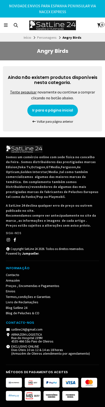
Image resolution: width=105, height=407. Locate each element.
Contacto (12, 275)
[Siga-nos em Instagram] (8, 240)
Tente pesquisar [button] (23, 92)
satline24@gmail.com (26, 329)
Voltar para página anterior (54, 122)
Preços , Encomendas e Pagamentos (32, 285)
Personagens (47, 37)
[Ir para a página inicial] (52, 25)
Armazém (13, 280)
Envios (10, 291)
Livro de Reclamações (22, 302)
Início (27, 37)
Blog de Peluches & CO (22, 313)
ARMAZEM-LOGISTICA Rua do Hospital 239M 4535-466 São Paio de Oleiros (32, 338)
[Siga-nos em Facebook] (14, 240)
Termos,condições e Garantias (28, 296)
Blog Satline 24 (16, 307)
